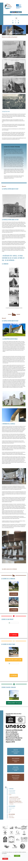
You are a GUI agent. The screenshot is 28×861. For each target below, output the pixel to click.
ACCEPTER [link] (17, 855)
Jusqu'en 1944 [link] (6, 111)
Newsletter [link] (15, 750)
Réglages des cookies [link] (7, 855)
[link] (8, 6)
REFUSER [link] (5, 858)
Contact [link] (10, 794)
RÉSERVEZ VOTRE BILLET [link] (15, 14)
